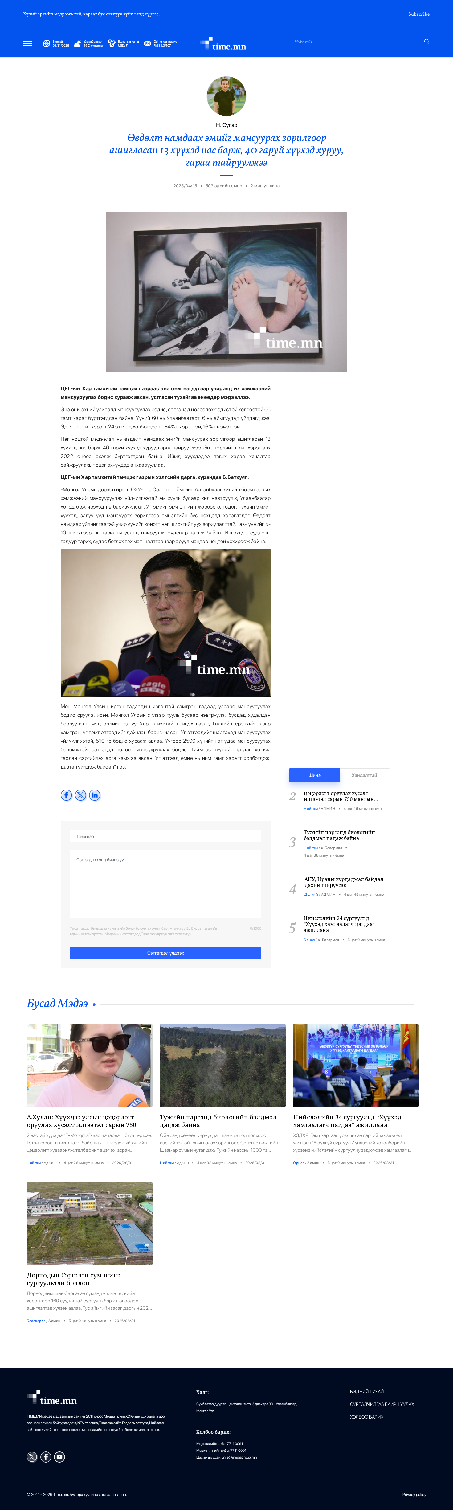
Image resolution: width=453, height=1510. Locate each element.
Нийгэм (311, 792)
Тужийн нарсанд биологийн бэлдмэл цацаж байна (339, 819)
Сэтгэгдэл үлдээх (165, 953)
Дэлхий (311, 878)
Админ (50, 1163)
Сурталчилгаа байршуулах (382, 1404)
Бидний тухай (367, 1392)
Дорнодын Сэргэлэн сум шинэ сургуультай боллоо (73, 1279)
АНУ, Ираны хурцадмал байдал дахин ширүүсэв (343, 866)
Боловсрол (36, 1321)
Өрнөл (309, 924)
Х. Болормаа (331, 832)
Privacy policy (414, 1494)
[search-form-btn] (427, 41)
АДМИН (328, 792)
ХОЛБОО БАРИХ (366, 1417)
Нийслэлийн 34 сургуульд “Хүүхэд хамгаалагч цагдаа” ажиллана (339, 908)
